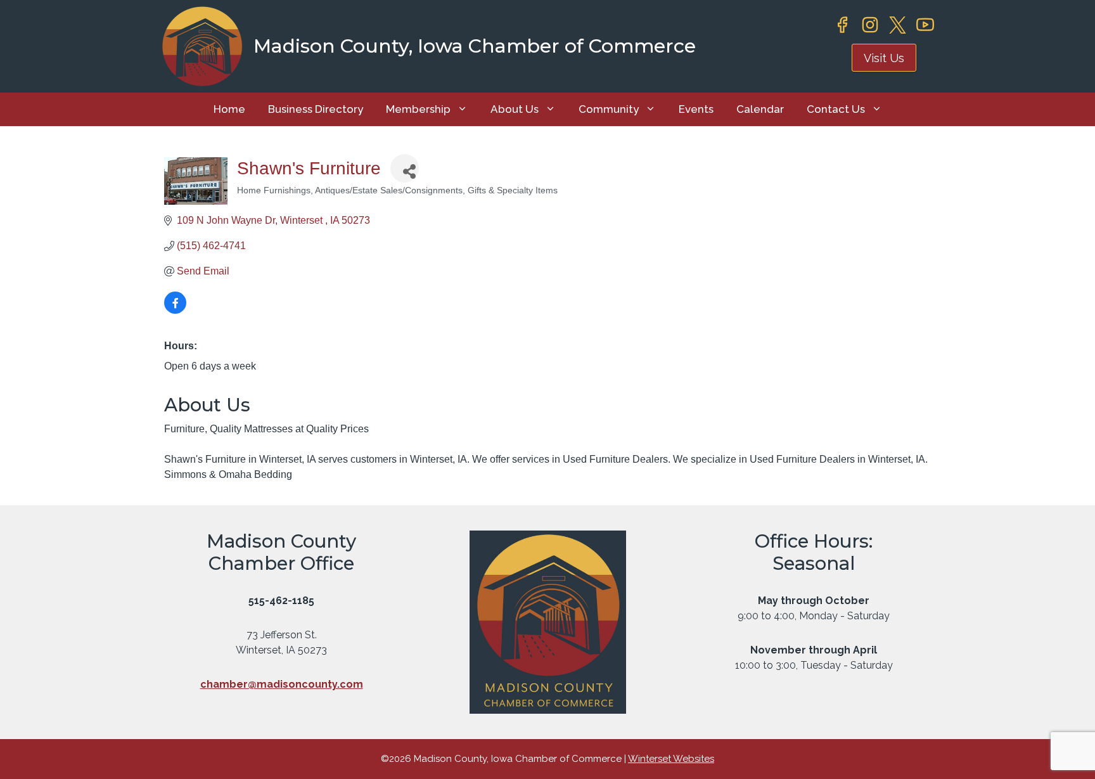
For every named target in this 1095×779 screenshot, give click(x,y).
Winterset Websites (671, 758)
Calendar (760, 109)
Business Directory (315, 109)
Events (696, 109)
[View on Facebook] (175, 310)
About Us (514, 109)
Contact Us (836, 109)
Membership (418, 109)
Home (229, 109)
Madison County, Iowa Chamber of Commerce (474, 46)
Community (609, 109)
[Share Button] (404, 168)
